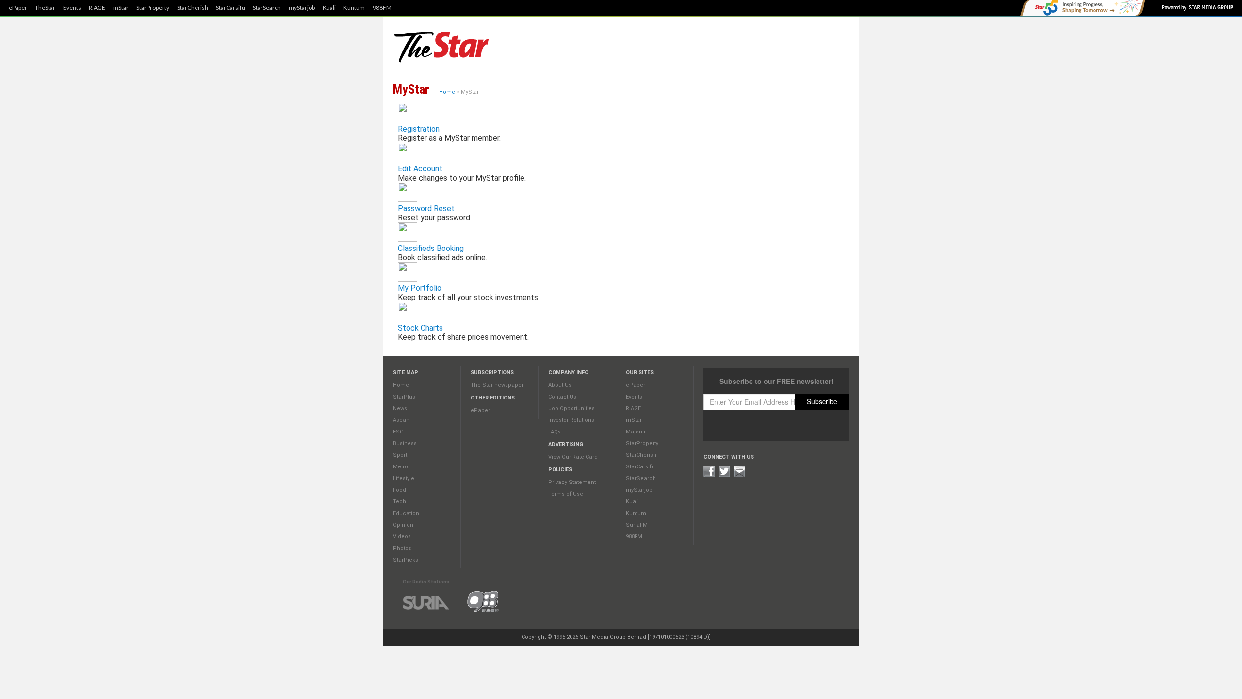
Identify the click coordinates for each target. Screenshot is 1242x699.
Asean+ (403, 420)
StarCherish (192, 8)
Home (447, 92)
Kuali (329, 8)
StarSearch (267, 8)
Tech (399, 502)
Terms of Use (565, 494)
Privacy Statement (572, 482)
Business (405, 443)
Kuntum (354, 8)
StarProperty (152, 8)
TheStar (45, 8)
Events (72, 8)
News (400, 408)
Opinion (403, 525)
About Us (560, 385)
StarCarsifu (230, 8)
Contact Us (562, 397)
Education (406, 513)
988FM (382, 8)
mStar (121, 8)
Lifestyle (403, 478)
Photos (402, 548)
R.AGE (97, 8)
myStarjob (302, 8)
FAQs (554, 432)
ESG (398, 432)
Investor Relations (571, 420)
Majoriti (635, 432)
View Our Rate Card (573, 457)
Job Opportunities (571, 408)
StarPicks (405, 560)
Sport (400, 455)
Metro (400, 467)
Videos (402, 536)
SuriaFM (637, 525)
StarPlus (404, 397)
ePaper (18, 8)
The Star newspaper (497, 385)
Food (399, 490)
